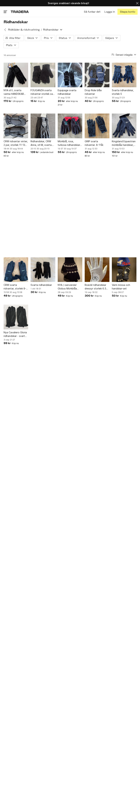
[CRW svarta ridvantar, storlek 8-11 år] (16, 269)
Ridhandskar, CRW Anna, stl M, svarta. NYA (41, 143)
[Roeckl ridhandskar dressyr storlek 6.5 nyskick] (97, 269)
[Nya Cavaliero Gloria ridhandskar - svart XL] (16, 317)
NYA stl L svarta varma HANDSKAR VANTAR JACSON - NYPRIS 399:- (14, 92)
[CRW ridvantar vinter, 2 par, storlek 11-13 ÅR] (16, 126)
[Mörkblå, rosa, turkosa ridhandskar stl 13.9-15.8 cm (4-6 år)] (70, 126)
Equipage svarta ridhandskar (67, 92)
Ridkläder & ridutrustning (24, 29)
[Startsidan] (20, 12)
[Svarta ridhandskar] (43, 269)
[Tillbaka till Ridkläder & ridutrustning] (5, 29)
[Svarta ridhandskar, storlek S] (124, 75)
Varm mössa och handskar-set (121, 286)
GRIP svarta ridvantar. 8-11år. (94, 143)
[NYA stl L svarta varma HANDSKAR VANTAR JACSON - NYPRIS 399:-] (16, 75)
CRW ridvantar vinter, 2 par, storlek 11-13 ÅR (16, 143)
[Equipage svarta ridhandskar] (70, 75)
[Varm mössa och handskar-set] (124, 269)
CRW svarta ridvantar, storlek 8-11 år (15, 286)
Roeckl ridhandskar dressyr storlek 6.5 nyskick (95, 286)
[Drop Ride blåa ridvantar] (97, 75)
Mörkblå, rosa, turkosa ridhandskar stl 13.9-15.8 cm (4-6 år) (69, 143)
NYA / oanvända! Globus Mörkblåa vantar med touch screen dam (68, 286)
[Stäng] (137, 3)
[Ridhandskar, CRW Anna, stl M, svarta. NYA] (43, 126)
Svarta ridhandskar (41, 284)
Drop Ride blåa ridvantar (93, 92)
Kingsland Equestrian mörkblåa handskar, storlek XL (124, 143)
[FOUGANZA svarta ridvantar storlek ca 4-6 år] (43, 75)
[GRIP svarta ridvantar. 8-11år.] (97, 126)
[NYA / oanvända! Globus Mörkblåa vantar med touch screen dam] (70, 269)
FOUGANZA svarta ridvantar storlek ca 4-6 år (42, 92)
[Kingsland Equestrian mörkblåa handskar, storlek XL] (124, 126)
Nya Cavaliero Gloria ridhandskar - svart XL (15, 334)
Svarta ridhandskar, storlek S (123, 92)
